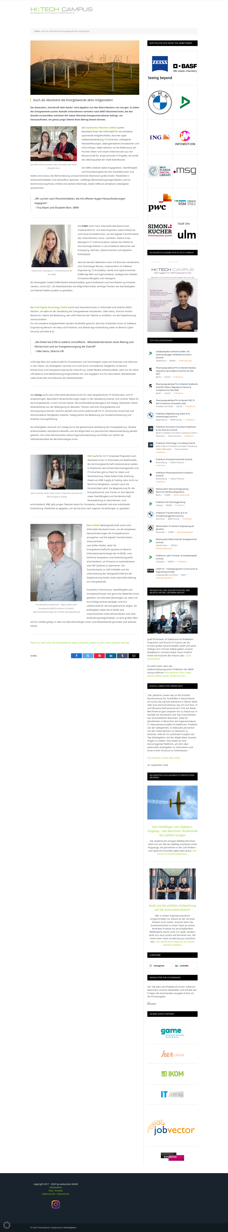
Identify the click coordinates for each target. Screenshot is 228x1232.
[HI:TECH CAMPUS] (61, 10)
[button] (7, 1225)
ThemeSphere (69, 1227)
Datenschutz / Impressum (55, 1193)
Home (37, 31)
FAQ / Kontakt (56, 1190)
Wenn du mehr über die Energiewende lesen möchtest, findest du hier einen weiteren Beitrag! (79, 642)
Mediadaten (55, 1187)
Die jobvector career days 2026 (163, 757)
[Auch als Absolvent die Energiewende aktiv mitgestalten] (84, 67)
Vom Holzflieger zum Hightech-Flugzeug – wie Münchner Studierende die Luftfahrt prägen (173, 831)
